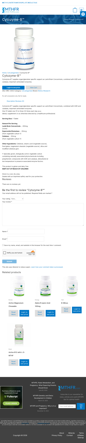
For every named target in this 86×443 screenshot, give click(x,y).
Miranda (71, 433)
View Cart (33, 87)
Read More (13, 313)
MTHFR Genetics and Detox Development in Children (43, 397)
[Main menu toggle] (81, 10)
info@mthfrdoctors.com (44, 423)
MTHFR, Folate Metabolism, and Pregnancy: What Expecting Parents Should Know (43, 385)
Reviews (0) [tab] (19, 101)
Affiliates (80, 435)
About (61, 433)
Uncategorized (13, 73)
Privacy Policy (57, 435)
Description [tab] (11, 101)
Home (4, 73)
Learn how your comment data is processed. (47, 267)
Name (5, 231)
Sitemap (81, 438)
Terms (81, 433)
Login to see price (13, 87)
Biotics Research (44, 91)
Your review (7, 202)
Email (4, 239)
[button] (83, 14)
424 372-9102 (25, 423)
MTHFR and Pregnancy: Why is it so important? (43, 407)
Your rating (6, 199)
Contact (70, 435)
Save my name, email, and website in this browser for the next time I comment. (32, 245)
